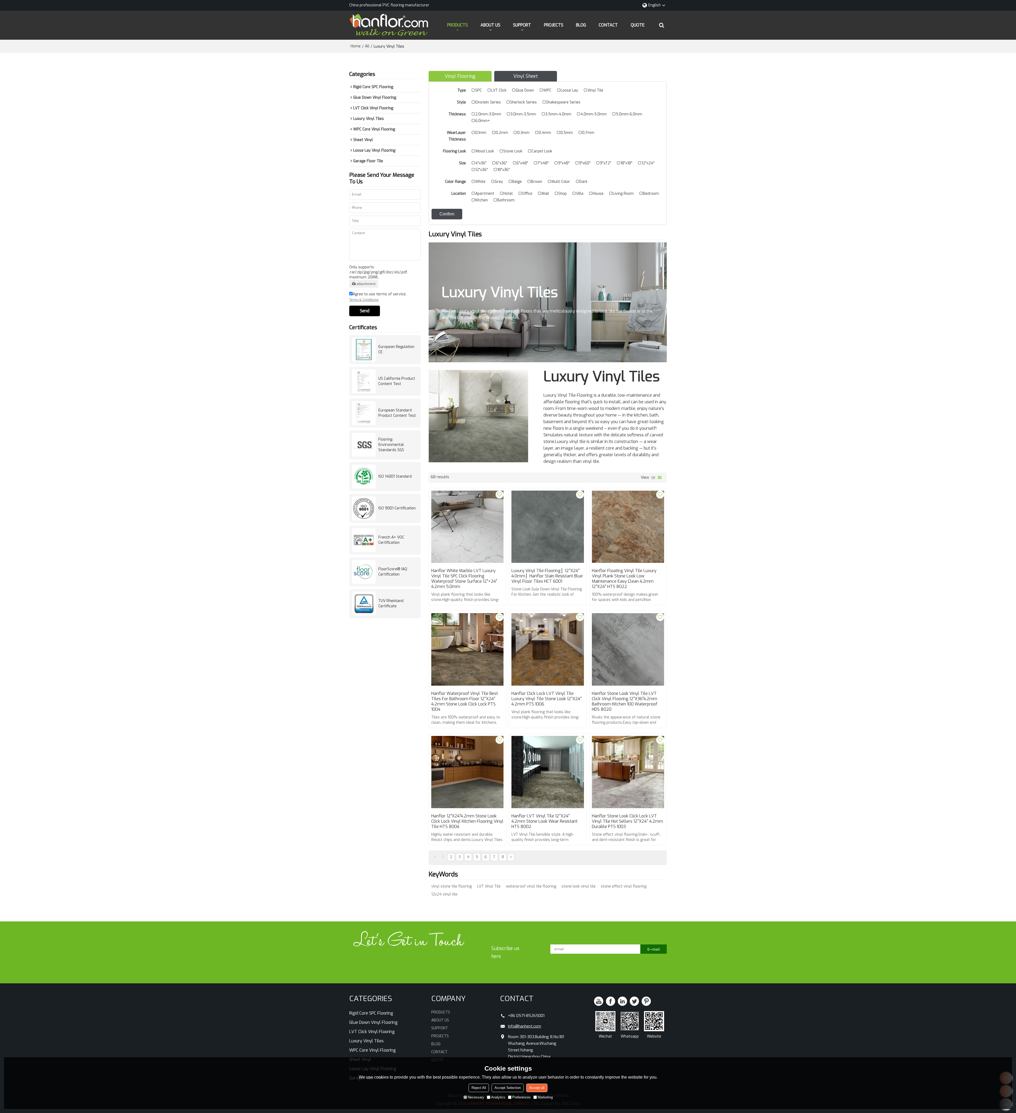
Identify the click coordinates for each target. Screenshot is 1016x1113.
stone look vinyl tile (578, 886)
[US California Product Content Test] (364, 381)
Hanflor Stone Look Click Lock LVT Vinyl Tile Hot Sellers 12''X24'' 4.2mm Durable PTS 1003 (627, 821)
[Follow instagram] (646, 1001)
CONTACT (608, 25)
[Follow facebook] (610, 1001)
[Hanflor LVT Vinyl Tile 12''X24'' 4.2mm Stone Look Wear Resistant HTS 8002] (547, 772)
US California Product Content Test (396, 381)
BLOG (581, 25)
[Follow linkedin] (622, 1001)
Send (364, 311)
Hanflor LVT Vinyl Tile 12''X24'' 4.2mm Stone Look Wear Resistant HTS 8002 (544, 821)
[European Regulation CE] (364, 349)
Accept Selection (508, 1088)
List (653, 477)
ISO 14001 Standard (395, 476)
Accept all (537, 1088)
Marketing (545, 1097)
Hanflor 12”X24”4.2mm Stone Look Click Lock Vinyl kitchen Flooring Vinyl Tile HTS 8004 (467, 821)
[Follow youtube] (598, 1001)
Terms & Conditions (364, 300)
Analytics (498, 1097)
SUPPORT (522, 25)
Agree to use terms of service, (377, 297)
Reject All (478, 1088)
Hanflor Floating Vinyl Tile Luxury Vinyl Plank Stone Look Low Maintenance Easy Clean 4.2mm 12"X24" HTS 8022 (624, 578)
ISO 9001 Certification (397, 508)
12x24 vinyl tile (444, 894)
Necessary (476, 1097)
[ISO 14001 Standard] (364, 476)
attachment (366, 284)
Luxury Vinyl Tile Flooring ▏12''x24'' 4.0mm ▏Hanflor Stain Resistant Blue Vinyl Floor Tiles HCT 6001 (547, 576)
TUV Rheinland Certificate (390, 603)
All (367, 46)
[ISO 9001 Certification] (364, 508)
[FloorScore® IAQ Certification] (364, 572)
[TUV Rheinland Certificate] (364, 604)
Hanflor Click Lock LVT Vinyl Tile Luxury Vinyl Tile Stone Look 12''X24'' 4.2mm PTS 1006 (546, 699)
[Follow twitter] (634, 1001)
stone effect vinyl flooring (623, 886)
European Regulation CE (396, 349)
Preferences (521, 1097)
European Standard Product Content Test (397, 413)
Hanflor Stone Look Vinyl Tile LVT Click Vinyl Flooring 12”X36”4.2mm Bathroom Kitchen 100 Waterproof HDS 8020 (624, 701)
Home (356, 46)
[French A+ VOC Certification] (364, 540)
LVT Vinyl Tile (489, 886)
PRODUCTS (457, 25)
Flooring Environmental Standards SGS (391, 445)
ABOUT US (490, 25)
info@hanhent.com (524, 1026)
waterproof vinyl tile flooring (531, 886)
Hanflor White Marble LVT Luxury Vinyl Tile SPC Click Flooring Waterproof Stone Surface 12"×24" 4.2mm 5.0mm (464, 578)
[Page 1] (435, 857)
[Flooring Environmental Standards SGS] (364, 445)
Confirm (446, 214)
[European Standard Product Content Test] (364, 413)
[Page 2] (511, 857)
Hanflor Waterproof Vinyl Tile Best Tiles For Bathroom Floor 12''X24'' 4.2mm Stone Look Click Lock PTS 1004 (464, 701)
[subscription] (653, 949)
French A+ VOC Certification (391, 540)
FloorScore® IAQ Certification (392, 572)
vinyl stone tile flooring (451, 886)
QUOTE (638, 25)
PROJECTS (553, 25)
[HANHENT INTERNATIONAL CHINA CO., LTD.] (389, 25)
